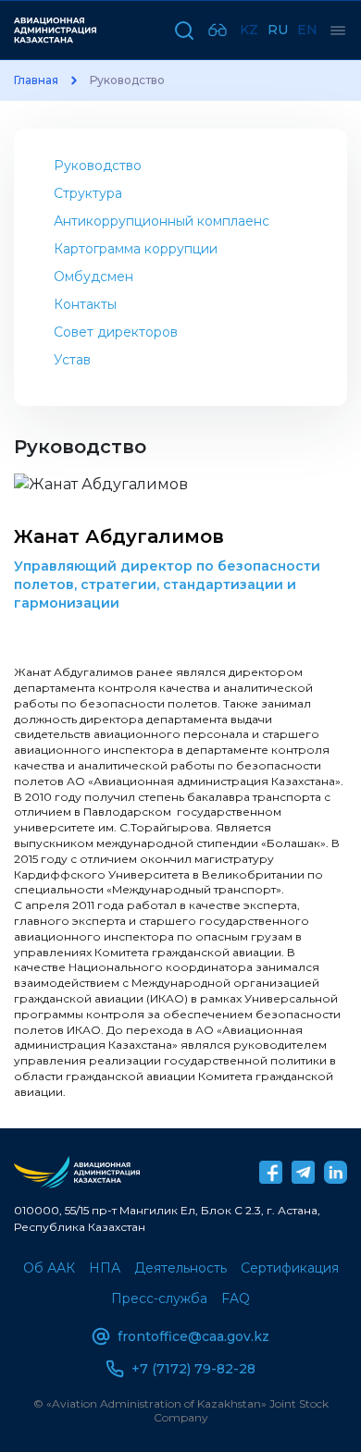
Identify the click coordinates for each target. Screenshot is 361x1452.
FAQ (235, 1298)
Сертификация (290, 1268)
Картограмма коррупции (136, 248)
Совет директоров (116, 332)
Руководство (98, 165)
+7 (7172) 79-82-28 (193, 1368)
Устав (72, 359)
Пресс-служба (159, 1298)
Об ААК (49, 1268)
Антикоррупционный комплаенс (161, 221)
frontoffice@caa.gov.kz (193, 1336)
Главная (36, 80)
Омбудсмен (93, 276)
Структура (88, 193)
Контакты (85, 304)
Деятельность (180, 1268)
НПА (104, 1268)
